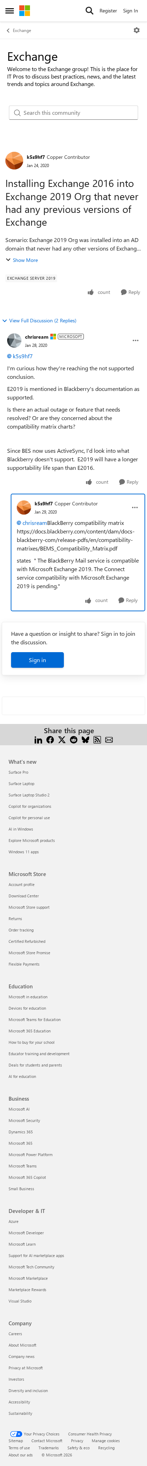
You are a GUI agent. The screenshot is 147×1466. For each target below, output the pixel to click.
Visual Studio (20, 1301)
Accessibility (19, 1402)
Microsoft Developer (26, 1232)
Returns (15, 918)
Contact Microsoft (46, 1440)
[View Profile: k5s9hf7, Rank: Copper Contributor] (14, 161)
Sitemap (16, 1440)
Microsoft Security (24, 1120)
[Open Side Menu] (9, 10)
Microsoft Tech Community (31, 1266)
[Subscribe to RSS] (97, 739)
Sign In (130, 10)
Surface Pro (18, 772)
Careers (15, 1333)
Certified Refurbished (27, 941)
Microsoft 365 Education (30, 1030)
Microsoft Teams (23, 1166)
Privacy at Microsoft (26, 1367)
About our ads (21, 1454)
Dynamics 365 (21, 1131)
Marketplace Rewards (27, 1289)
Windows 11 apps (24, 851)
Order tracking (21, 930)
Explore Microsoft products (32, 840)
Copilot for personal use (29, 817)
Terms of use (19, 1447)
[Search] (89, 10)
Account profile (22, 884)
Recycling (106, 1447)
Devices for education (27, 1008)
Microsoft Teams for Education (35, 1019)
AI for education (22, 1076)
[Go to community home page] (24, 10)
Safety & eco (78, 1447)
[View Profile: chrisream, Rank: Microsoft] (14, 340)
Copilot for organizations (30, 806)
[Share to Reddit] (73, 739)
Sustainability (20, 1413)
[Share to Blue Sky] (85, 739)
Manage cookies (106, 1440)
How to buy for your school (32, 1042)
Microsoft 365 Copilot (27, 1177)
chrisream (37, 336)
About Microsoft (22, 1345)
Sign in (37, 660)
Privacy (77, 1440)
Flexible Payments (24, 964)
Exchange (22, 30)
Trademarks (49, 1447)
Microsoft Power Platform (30, 1154)
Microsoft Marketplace (28, 1278)
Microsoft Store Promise (29, 952)
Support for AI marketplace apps (36, 1255)
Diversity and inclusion (28, 1390)
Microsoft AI (19, 1109)
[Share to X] (62, 739)
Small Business (21, 1188)
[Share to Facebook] (50, 739)
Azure (14, 1221)
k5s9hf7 (36, 157)
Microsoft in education (28, 996)
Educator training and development (39, 1053)
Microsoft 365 (20, 1143)
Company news (22, 1356)
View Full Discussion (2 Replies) (42, 320)
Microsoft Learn (22, 1244)
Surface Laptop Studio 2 (29, 795)
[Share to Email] (109, 739)
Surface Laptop (21, 783)
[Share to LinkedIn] (38, 739)
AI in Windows (21, 829)
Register (108, 10)
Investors (16, 1379)
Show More (25, 260)
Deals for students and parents (35, 1065)
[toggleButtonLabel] (137, 30)
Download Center (24, 895)
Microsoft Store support (29, 907)
